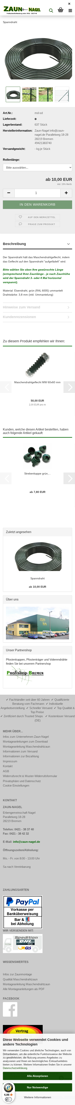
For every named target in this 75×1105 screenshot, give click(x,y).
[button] (8, 193)
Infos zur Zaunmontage (17, 974)
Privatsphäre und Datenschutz (22, 781)
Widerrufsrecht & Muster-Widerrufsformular (30, 776)
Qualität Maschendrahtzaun (20, 979)
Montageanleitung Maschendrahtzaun (26, 746)
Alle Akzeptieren (37, 1075)
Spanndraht (37, 578)
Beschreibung (14, 244)
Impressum (10, 761)
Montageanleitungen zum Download (25, 741)
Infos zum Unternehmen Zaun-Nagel (26, 736)
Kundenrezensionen (19, 317)
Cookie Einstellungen (16, 785)
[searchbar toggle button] (51, 11)
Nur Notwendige (37, 1087)
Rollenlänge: (11, 159)
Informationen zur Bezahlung (21, 756)
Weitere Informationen (37, 1097)
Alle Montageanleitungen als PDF (23, 989)
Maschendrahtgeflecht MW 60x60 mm (37, 382)
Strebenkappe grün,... (37, 473)
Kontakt (7, 766)
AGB (6, 771)
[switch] (8, 1099)
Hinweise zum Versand (21, 307)
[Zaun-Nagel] (20, 11)
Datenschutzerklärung (15, 1068)
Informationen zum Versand (20, 751)
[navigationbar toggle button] (70, 11)
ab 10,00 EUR (37, 586)
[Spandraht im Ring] (37, 56)
